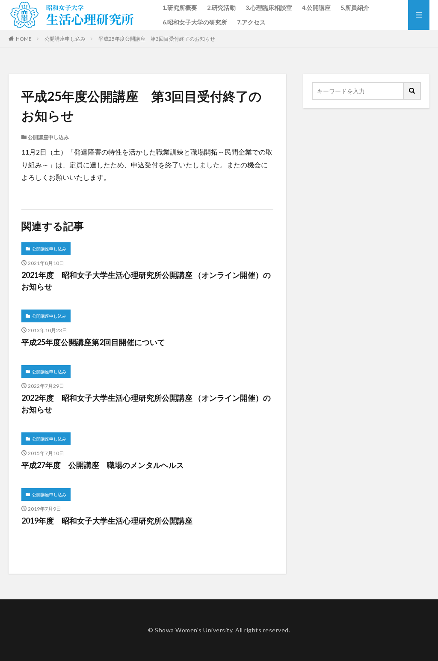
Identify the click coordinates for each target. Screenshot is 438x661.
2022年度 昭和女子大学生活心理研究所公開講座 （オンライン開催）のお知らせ (146, 403)
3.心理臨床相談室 (269, 7)
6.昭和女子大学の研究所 (195, 22)
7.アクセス (251, 22)
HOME (24, 39)
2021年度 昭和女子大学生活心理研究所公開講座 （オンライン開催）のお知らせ (146, 280)
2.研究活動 (221, 7)
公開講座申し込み (65, 39)
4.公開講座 (316, 7)
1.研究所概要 (180, 7)
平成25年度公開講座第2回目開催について (93, 342)
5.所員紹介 (354, 7)
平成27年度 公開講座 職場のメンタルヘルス (102, 465)
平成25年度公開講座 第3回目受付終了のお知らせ (156, 39)
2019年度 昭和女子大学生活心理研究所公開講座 (106, 520)
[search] (412, 91)
